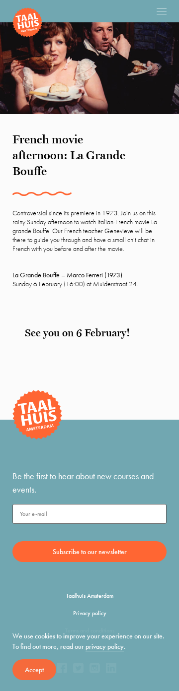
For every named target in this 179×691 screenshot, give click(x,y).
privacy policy (105, 646)
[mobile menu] (162, 11)
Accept (34, 669)
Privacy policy (89, 613)
